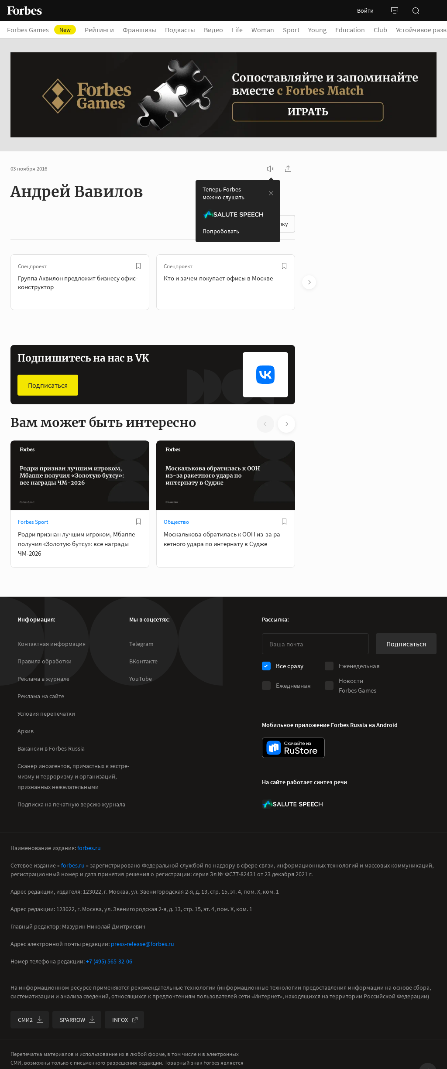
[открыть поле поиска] (416, 10)
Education (350, 29)
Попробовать (221, 231)
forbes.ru (89, 848)
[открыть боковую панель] (395, 10)
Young (317, 29)
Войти (365, 10)
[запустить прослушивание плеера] (271, 169)
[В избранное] (138, 266)
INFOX (120, 1020)
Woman (262, 29)
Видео (213, 29)
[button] (437, 10)
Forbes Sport (33, 522)
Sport (291, 29)
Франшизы (139, 29)
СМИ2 (25, 1020)
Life (237, 29)
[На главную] (24, 10)
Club (380, 29)
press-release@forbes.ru (142, 944)
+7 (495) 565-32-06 (109, 961)
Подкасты (180, 29)
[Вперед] (309, 282)
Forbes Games (39, 29)
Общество (176, 522)
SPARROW (72, 1020)
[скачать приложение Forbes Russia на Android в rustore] (293, 747)
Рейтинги (99, 29)
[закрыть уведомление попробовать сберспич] (271, 193)
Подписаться (48, 385)
